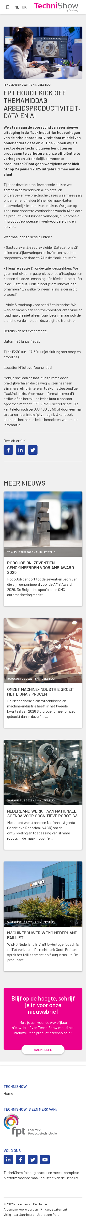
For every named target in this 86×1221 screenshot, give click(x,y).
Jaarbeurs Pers (48, 1214)
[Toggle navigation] (7, 7)
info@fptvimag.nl (40, 414)
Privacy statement (53, 1209)
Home (8, 1093)
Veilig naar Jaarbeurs (19, 1214)
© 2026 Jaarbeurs (17, 1204)
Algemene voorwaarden (21, 1209)
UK (24, 7)
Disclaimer (40, 1204)
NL (16, 7)
